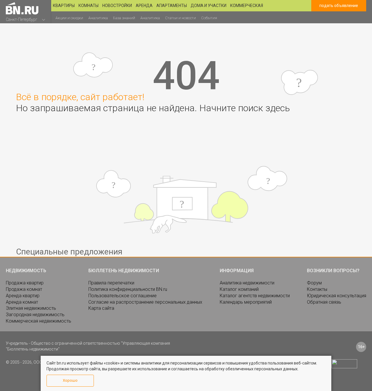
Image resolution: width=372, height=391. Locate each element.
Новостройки (117, 5)
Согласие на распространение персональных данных (145, 302)
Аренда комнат (22, 302)
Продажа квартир (25, 283)
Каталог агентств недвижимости (255, 295)
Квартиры (64, 5)
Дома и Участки (208, 5)
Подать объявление (338, 5)
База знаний (124, 18)
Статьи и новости (180, 18)
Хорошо (70, 380)
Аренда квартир (23, 295)
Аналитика (98, 18)
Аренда (144, 5)
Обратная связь (324, 302)
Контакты (317, 289)
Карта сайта (101, 308)
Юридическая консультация (336, 295)
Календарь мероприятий (246, 302)
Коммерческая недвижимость (38, 321)
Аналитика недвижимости (247, 283)
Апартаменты (171, 5)
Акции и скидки (69, 18)
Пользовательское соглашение (122, 295)
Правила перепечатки (111, 283)
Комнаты (88, 5)
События (209, 18)
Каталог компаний (239, 289)
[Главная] (22, 8)
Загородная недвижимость (35, 314)
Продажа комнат (24, 289)
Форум (314, 283)
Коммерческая (246, 5)
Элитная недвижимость (31, 308)
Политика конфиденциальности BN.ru (127, 289)
